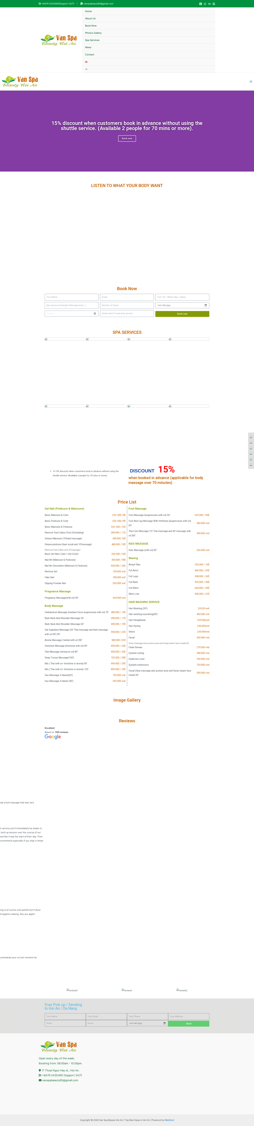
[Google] (214, 4)
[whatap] (251, 442)
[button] (47, 990)
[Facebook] (200, 4)
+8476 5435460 (50, 3)
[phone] (251, 448)
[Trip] (209, 4)
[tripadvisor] (251, 464)
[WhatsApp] (205, 4)
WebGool (169, 1120)
